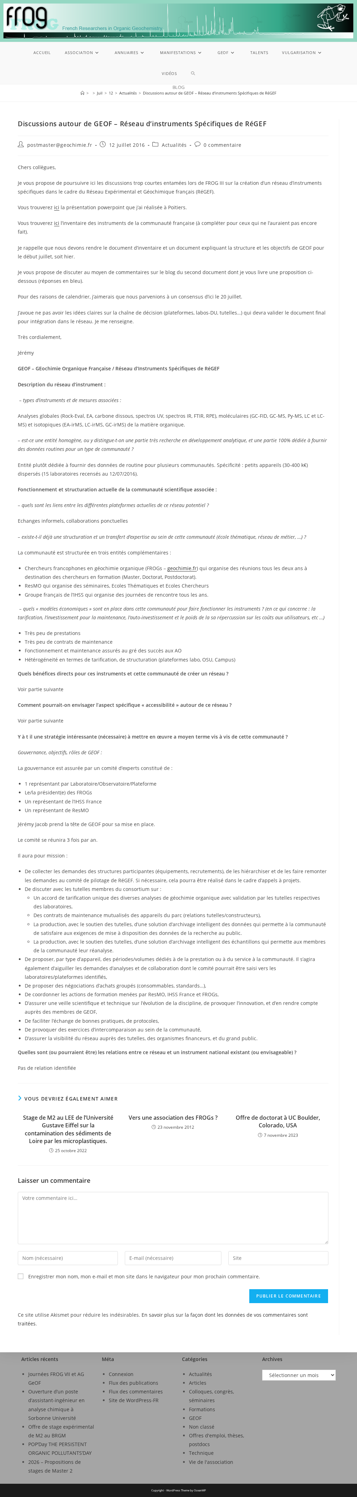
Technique (201, 1453)
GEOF (195, 1418)
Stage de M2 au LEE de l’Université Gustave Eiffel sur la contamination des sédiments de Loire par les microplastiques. (68, 1129)
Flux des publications (133, 1382)
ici (56, 207)
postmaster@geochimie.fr (59, 145)
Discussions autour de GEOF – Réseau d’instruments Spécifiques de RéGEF (209, 93)
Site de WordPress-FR (134, 1400)
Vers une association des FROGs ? (173, 1117)
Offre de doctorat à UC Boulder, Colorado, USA (278, 1121)
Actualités (174, 145)
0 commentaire (223, 145)
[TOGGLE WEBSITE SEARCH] (193, 73)
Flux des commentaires (136, 1391)
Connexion (121, 1374)
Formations (202, 1409)
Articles (197, 1382)
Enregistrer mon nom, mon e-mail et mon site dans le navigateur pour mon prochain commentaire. (144, 1276)
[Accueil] (82, 93)
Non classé (201, 1426)
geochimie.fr (182, 568)
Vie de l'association (211, 1462)
